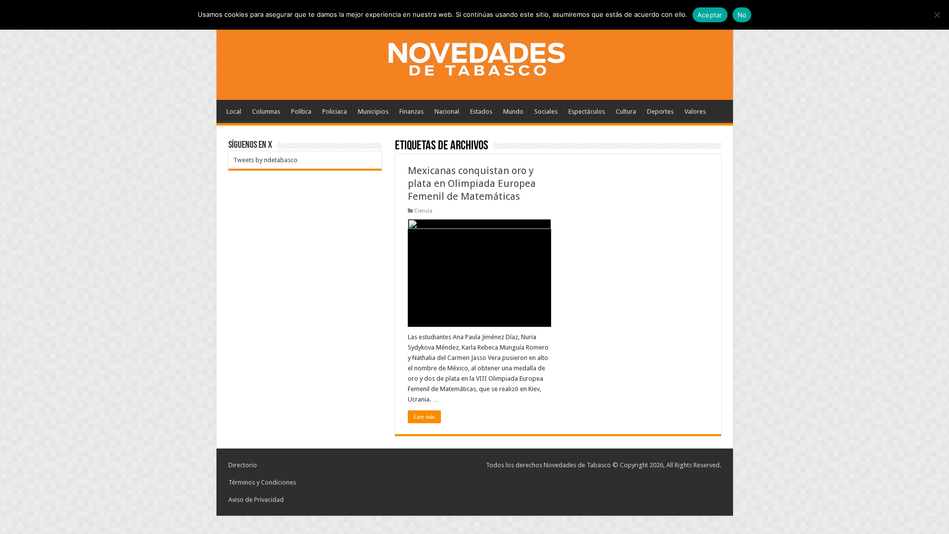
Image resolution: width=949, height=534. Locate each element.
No (742, 15)
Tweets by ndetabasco (265, 160)
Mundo (513, 111)
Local (233, 111)
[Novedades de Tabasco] (474, 56)
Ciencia (423, 211)
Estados (481, 111)
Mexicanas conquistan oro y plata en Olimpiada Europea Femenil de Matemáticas (472, 183)
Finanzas (411, 111)
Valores (695, 111)
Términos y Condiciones (262, 482)
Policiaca (334, 111)
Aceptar (710, 15)
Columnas (266, 111)
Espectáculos (586, 111)
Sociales (546, 111)
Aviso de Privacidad (256, 499)
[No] (937, 15)
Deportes (660, 111)
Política (301, 111)
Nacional (446, 111)
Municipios (373, 111)
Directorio (242, 465)
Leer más (424, 416)
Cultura (626, 111)
